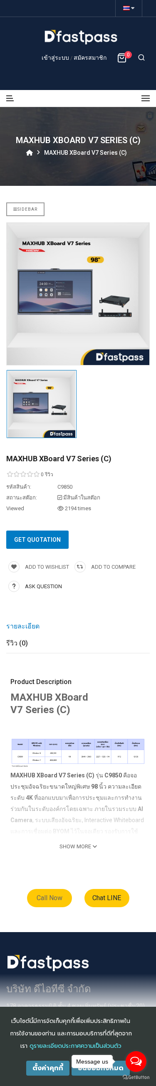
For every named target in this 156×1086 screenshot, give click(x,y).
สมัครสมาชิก (90, 57)
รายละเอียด (23, 626)
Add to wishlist (46, 567)
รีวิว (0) (17, 643)
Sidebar (27, 209)
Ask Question (43, 586)
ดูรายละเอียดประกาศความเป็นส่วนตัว (75, 1046)
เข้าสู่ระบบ (56, 57)
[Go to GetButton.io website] (136, 1077)
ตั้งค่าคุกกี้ (47, 1068)
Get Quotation (37, 539)
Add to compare (113, 567)
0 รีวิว (47, 474)
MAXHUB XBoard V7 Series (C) (85, 152)
